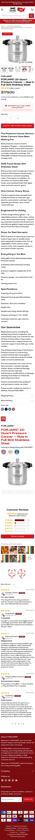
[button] (5, 88)
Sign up (28, 799)
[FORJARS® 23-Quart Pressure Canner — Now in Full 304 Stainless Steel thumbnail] (4, 69)
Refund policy (23, 828)
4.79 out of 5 (23, 514)
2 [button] (15, 724)
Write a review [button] (17, 536)
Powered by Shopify (17, 836)
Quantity (4, 114)
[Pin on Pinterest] (13, 409)
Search (8, 826)
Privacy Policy (9, 830)
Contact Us (14, 832)
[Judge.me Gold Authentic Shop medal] (12, 573)
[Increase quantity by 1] (18, 118)
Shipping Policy (10, 828)
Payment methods (20, 826)
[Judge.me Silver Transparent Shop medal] (21, 573)
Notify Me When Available (17, 126)
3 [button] (18, 724)
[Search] (31, 15)
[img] (5, 590)
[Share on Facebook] (2, 409)
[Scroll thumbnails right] (32, 69)
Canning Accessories (13, 26)
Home (3, 26)
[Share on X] (6, 409)
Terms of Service (22, 830)
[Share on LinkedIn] (9, 409)
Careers (22, 832)
